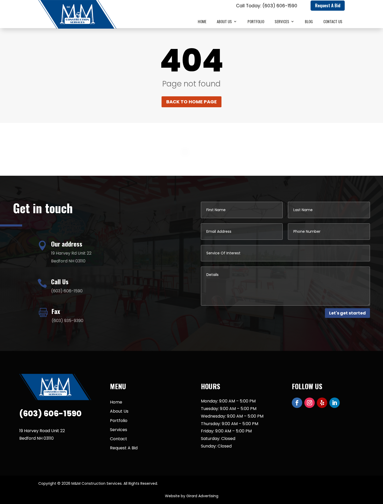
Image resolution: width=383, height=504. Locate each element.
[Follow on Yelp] (322, 403)
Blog (309, 22)
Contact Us (332, 22)
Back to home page (191, 101)
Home (202, 22)
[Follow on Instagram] (309, 403)
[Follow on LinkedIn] (334, 403)
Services (282, 22)
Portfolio (256, 22)
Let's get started (347, 313)
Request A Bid (327, 5)
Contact (118, 439)
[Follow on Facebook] (297, 403)
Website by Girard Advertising (191, 496)
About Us (224, 22)
